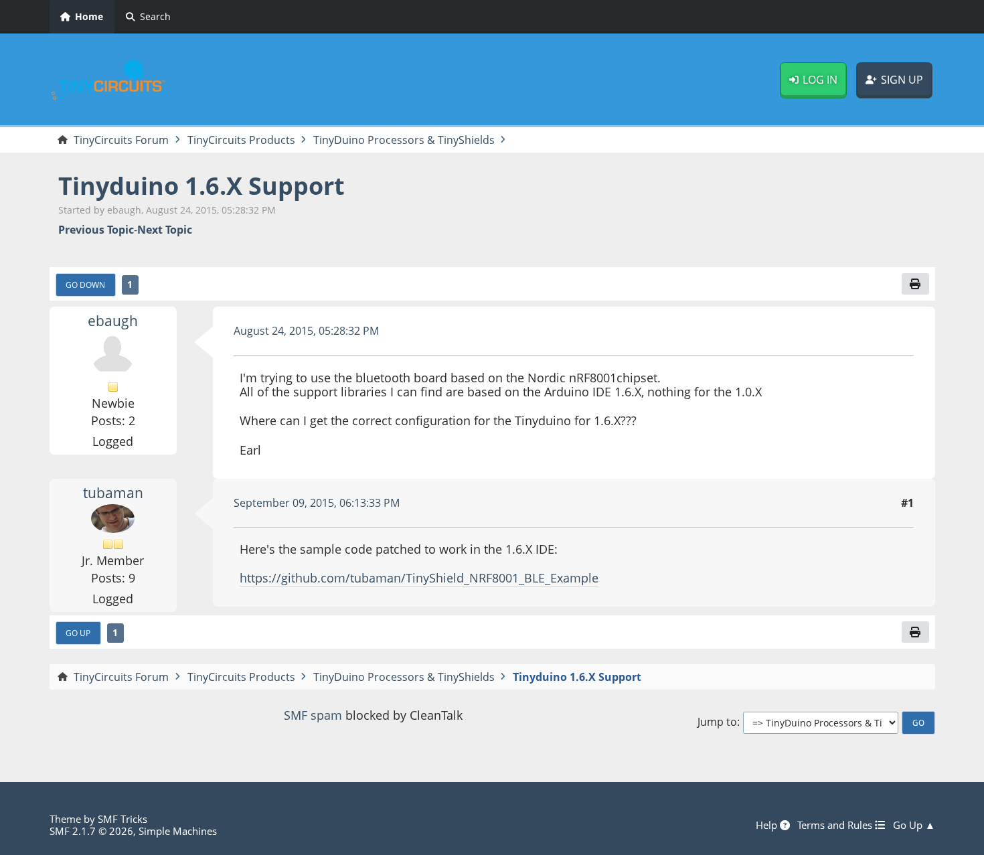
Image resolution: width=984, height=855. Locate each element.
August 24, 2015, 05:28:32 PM (306, 330)
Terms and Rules (836, 825)
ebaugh (113, 320)
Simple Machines (178, 831)
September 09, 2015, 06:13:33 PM (317, 502)
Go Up (78, 632)
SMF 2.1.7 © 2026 (91, 831)
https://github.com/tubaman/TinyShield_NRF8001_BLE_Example (419, 578)
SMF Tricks (122, 819)
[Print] (915, 284)
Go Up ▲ (914, 825)
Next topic (164, 230)
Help (768, 825)
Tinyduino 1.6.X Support (201, 185)
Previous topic (96, 230)
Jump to (717, 722)
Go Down (85, 284)
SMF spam (313, 715)
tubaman (113, 492)
